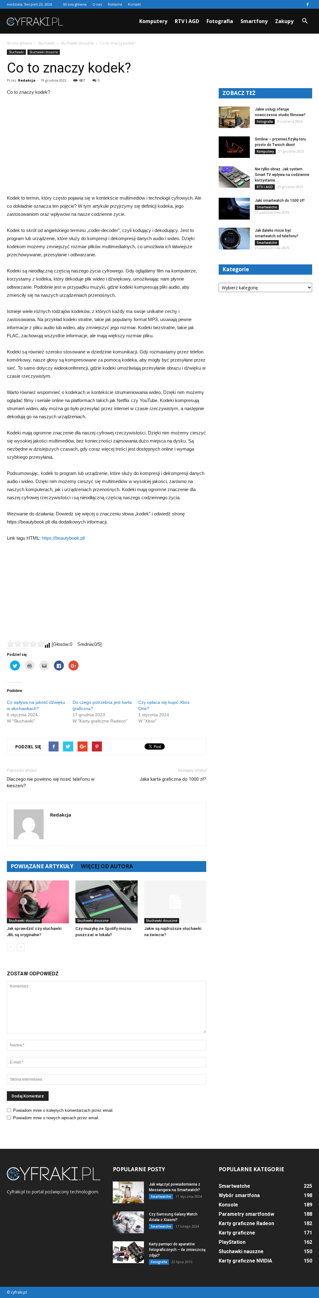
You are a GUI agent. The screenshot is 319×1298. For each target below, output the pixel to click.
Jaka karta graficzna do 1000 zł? (173, 779)
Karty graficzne (237, 1233)
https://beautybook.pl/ (63, 538)
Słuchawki (16, 52)
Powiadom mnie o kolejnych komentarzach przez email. (63, 1110)
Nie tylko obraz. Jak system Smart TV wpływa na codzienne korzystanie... (282, 174)
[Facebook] (307, 4)
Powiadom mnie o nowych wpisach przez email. (56, 1118)
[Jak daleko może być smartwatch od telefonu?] (234, 238)
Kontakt (134, 4)
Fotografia (220, 21)
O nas (97, 4)
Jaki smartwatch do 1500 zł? (280, 200)
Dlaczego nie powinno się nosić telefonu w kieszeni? (50, 782)
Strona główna (75, 4)
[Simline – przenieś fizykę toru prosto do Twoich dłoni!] (234, 147)
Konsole (228, 1205)
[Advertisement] (106, 148)
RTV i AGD (187, 21)
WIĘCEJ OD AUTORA (107, 866)
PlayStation (232, 1242)
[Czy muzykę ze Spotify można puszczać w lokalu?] (106, 901)
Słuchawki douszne (43, 52)
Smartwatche (267, 207)
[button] (304, 21)
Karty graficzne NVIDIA (245, 1261)
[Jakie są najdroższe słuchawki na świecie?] (175, 901)
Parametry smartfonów (246, 1214)
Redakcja (27, 80)
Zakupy (284, 21)
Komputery (153, 21)
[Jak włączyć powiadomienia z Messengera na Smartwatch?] (128, 1192)
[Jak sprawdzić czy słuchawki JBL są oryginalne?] (38, 901)
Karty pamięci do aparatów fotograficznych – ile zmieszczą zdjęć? (177, 1250)
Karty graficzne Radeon (246, 1223)
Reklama (115, 4)
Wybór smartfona (239, 1195)
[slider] (25, 643)
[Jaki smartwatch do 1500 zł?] (234, 209)
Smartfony (254, 21)
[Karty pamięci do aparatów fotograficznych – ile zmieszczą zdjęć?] (128, 1252)
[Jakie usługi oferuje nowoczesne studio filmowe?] (234, 117)
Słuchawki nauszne (241, 1251)
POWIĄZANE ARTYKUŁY (42, 866)
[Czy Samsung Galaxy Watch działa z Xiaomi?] (128, 1222)
